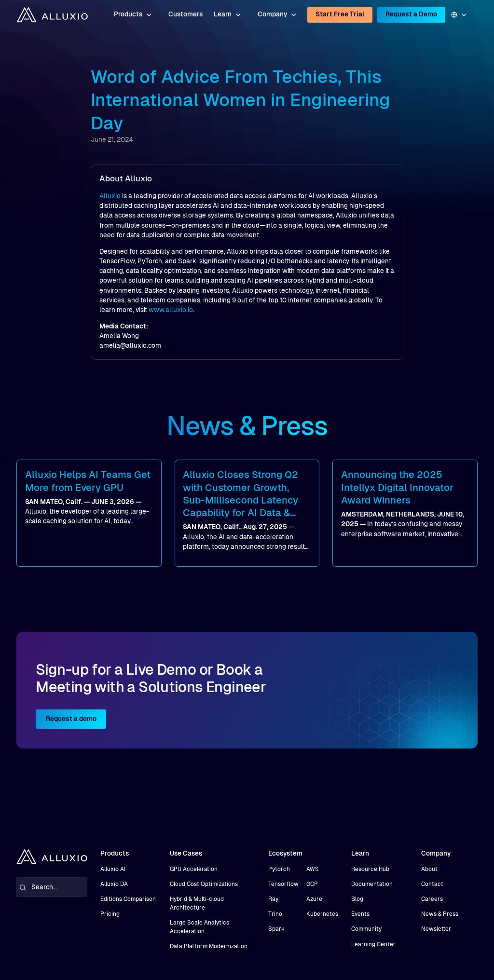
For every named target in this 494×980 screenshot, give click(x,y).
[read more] (89, 513)
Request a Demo (411, 14)
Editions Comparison (128, 899)
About (429, 869)
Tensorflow (283, 884)
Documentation (372, 884)
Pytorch (279, 869)
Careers (432, 899)
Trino (275, 914)
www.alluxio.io (171, 309)
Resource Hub (370, 869)
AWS (312, 869)
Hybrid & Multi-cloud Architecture (197, 903)
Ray (273, 899)
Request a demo (71, 718)
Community (366, 929)
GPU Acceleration (194, 869)
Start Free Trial (340, 14)
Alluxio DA (114, 884)
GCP (312, 884)
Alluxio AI (112, 869)
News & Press (439, 914)
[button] (133, 14)
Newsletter (436, 929)
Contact (432, 884)
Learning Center (373, 944)
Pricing (110, 914)
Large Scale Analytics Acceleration (199, 927)
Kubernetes (322, 914)
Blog (357, 899)
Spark (276, 929)
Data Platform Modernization (208, 946)
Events (360, 914)
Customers (185, 14)
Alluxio (110, 196)
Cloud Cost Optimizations (204, 884)
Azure (314, 899)
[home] (52, 15)
